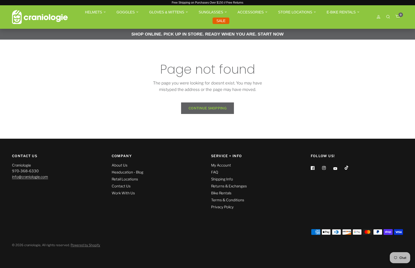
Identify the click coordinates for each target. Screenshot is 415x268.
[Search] (388, 16)
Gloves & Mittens (166, 12)
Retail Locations (125, 179)
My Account (221, 165)
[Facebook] (316, 168)
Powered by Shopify (85, 245)
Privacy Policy (222, 207)
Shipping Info (222, 179)
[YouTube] (338, 168)
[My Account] (378, 17)
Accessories (251, 12)
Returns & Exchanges (229, 186)
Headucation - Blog (127, 172)
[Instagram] (327, 168)
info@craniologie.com (30, 177)
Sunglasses (211, 12)
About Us (120, 165)
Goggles (125, 12)
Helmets (93, 12)
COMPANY (122, 156)
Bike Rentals (221, 193)
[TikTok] (350, 167)
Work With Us (123, 193)
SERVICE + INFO (226, 156)
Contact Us (121, 186)
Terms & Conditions (227, 200)
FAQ (214, 172)
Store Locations (295, 12)
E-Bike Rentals (341, 12)
